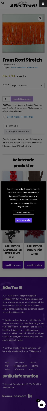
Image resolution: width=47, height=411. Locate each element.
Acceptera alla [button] (23, 220)
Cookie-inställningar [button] (23, 212)
